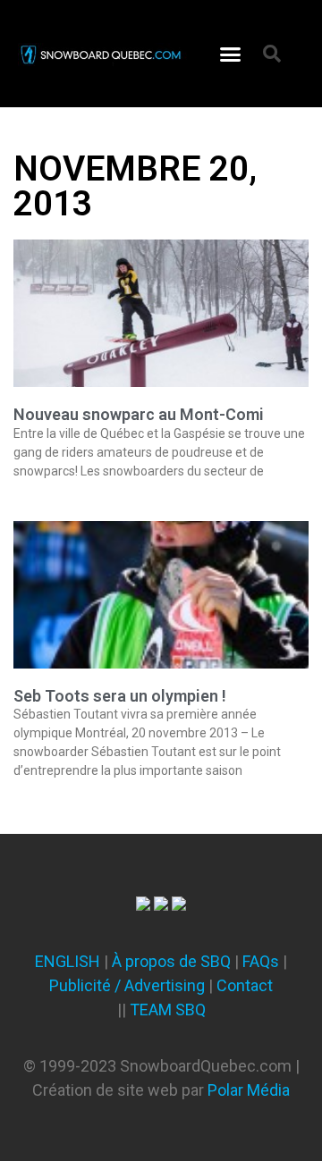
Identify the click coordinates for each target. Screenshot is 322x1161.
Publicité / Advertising (127, 985)
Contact (244, 985)
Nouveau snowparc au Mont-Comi (138, 414)
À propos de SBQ (171, 961)
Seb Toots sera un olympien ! (119, 695)
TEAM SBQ (168, 1009)
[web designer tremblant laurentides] (143, 905)
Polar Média (249, 1090)
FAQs (260, 961)
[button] (231, 54)
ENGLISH (67, 961)
